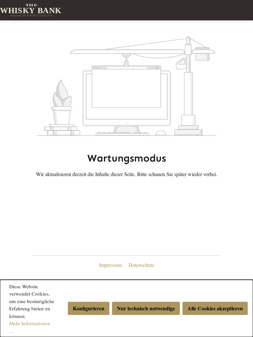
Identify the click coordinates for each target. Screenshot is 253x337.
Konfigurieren (88, 308)
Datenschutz (141, 264)
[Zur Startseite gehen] (126, 10)
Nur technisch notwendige (146, 308)
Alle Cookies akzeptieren (215, 308)
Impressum (111, 264)
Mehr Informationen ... (29, 327)
